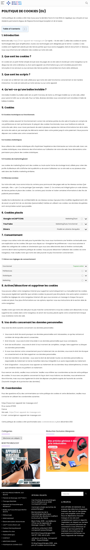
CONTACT (6, 538)
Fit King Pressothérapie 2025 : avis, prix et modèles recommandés (44, 544)
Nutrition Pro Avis (9, 531)
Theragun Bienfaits (9, 501)
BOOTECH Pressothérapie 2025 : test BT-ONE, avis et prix (44, 534)
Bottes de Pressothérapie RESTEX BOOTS (14, 511)
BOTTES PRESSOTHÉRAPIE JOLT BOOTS (13, 494)
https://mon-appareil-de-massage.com (29, 41)
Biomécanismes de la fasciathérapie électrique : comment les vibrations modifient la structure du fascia (45, 515)
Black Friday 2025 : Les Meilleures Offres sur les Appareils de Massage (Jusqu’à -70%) (44, 523)
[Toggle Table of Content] (23, 29)
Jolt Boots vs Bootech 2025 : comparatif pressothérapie (42, 529)
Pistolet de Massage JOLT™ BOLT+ (15, 498)
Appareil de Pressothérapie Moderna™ (13, 505)
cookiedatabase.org (49, 422)
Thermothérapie (9, 535)
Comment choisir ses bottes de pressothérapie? (44, 508)
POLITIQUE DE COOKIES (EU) (12, 545)
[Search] (86, 3)
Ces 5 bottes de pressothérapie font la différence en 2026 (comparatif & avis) (44, 502)
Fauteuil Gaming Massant (12, 528)
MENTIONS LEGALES (9, 541)
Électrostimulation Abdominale (14, 522)
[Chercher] (85, 494)
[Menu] (2, 3)
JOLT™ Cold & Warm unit (11, 525)
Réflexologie (7, 515)
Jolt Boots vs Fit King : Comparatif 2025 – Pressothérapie (44, 539)
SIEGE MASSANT (8, 518)
